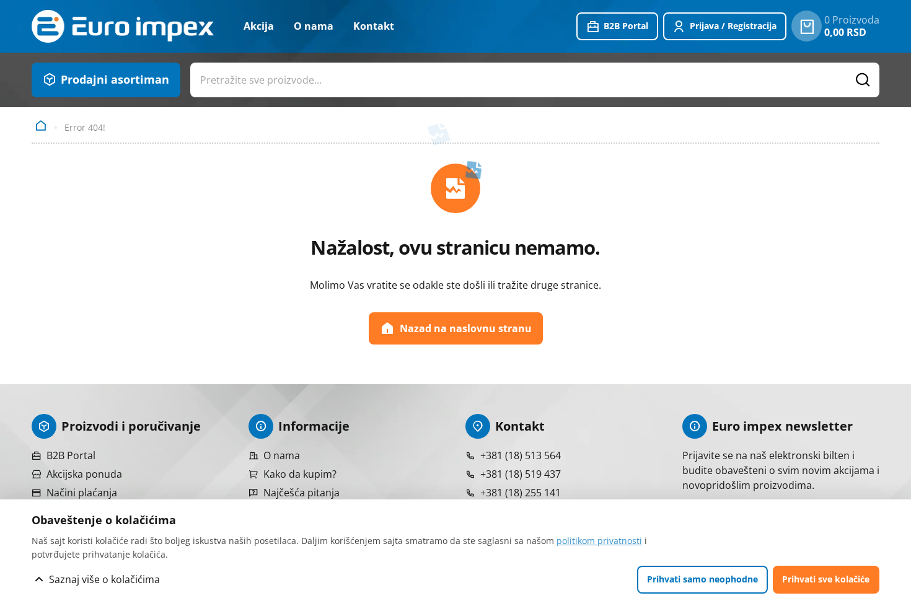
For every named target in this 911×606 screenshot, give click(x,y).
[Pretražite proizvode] (863, 80)
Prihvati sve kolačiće (825, 579)
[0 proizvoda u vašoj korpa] (806, 26)
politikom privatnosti (599, 541)
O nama (313, 26)
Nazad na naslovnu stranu (466, 328)
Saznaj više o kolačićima (104, 579)
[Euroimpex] (123, 26)
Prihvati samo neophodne (702, 579)
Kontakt (373, 26)
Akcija (259, 26)
